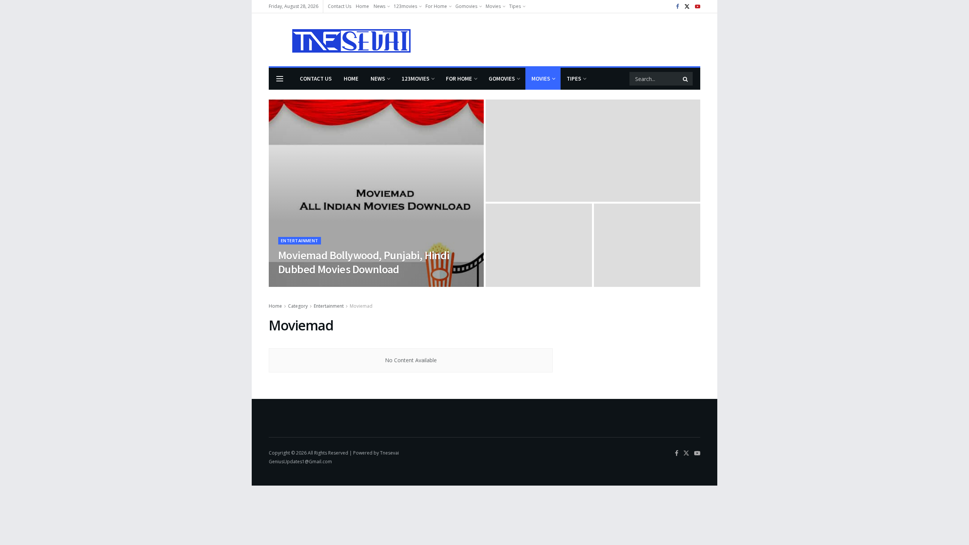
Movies (493, 6)
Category (298, 306)
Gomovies (466, 6)
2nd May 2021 (327, 284)
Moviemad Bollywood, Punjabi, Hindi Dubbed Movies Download (364, 262)
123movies (405, 6)
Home (362, 6)
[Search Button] (686, 79)
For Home (436, 6)
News (379, 6)
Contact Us (339, 6)
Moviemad (361, 306)
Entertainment (299, 240)
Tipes (515, 6)
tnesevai (294, 284)
